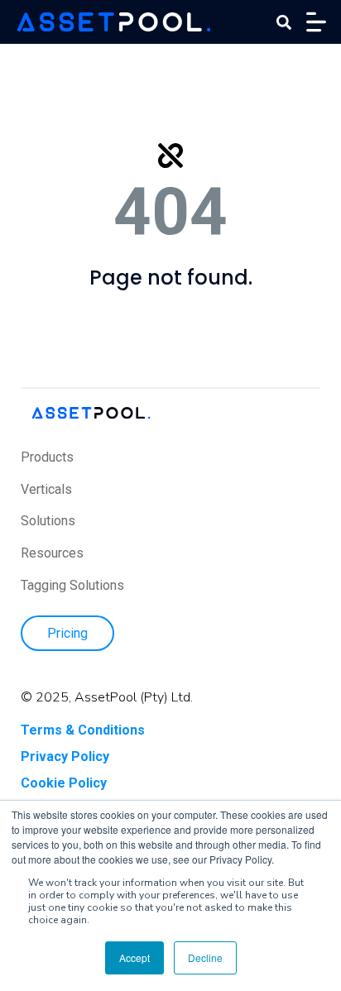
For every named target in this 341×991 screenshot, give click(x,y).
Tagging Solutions (72, 585)
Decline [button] (205, 957)
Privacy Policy (65, 756)
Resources (52, 553)
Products (47, 457)
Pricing (67, 633)
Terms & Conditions (83, 730)
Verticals (46, 489)
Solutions (48, 521)
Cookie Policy (64, 783)
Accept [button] (134, 957)
